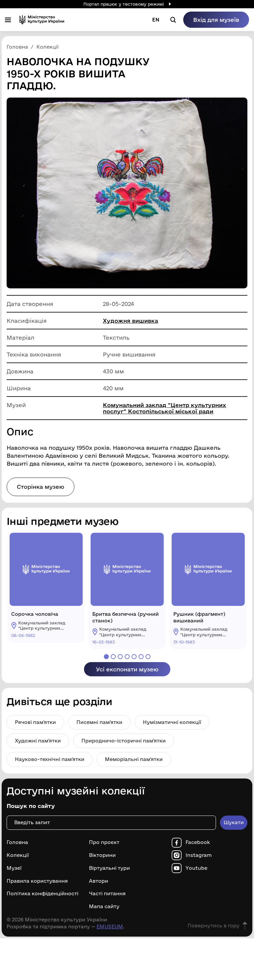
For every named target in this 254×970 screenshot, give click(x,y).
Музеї (14, 868)
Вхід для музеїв (216, 20)
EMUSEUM (110, 926)
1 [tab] (106, 656)
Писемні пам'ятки (99, 722)
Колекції (18, 855)
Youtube (196, 868)
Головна (17, 842)
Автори (98, 881)
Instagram (199, 855)
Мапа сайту (104, 906)
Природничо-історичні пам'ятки (123, 740)
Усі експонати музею (127, 669)
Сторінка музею (40, 487)
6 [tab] (141, 656)
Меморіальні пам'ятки (134, 759)
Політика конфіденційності (42, 893)
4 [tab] (127, 656)
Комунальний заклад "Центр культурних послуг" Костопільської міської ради (164, 408)
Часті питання (107, 893)
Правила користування (37, 881)
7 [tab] (148, 656)
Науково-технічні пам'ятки (49, 759)
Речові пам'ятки (35, 722)
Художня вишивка (130, 320)
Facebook (198, 842)
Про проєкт (104, 842)
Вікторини (102, 855)
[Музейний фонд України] (41, 19)
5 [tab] (134, 656)
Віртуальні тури (109, 868)
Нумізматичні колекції (172, 722)
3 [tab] (120, 656)
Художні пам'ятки (38, 740)
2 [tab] (113, 656)
